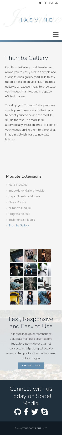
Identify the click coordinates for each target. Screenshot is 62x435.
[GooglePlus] (51, 3)
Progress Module (19, 214)
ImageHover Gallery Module (26, 190)
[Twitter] (40, 3)
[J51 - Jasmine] (32, 17)
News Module (17, 202)
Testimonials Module (22, 219)
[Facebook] (45, 3)
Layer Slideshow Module (24, 196)
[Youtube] (56, 3)
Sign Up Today (31, 365)
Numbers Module (20, 208)
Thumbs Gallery (19, 225)
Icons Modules (18, 184)
